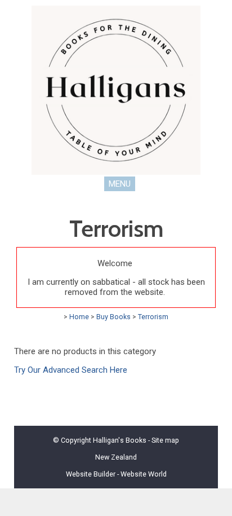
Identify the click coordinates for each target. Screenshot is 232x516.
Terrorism (153, 316)
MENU (120, 184)
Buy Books (113, 316)
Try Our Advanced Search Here (70, 370)
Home (79, 316)
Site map (165, 440)
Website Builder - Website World (116, 474)
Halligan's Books (119, 440)
